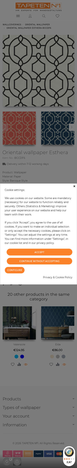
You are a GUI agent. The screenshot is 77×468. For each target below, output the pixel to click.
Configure (14, 270)
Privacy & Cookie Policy (57, 277)
